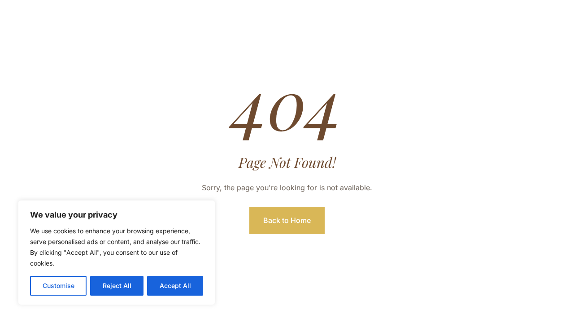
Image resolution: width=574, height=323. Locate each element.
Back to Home (287, 220)
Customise (58, 285)
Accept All (175, 285)
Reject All (117, 285)
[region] (116, 252)
